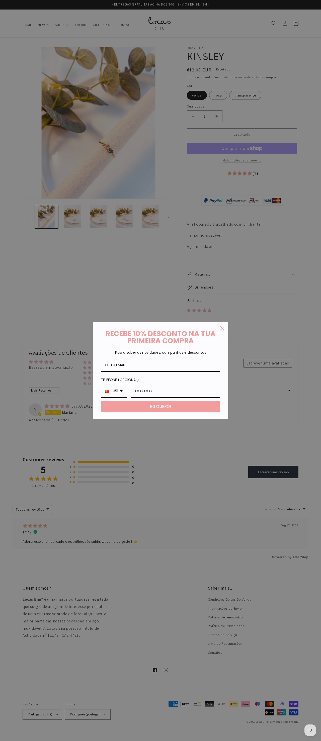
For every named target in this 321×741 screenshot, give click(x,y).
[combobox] (114, 391)
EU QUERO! (160, 406)
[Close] (222, 328)
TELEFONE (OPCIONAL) (120, 379)
